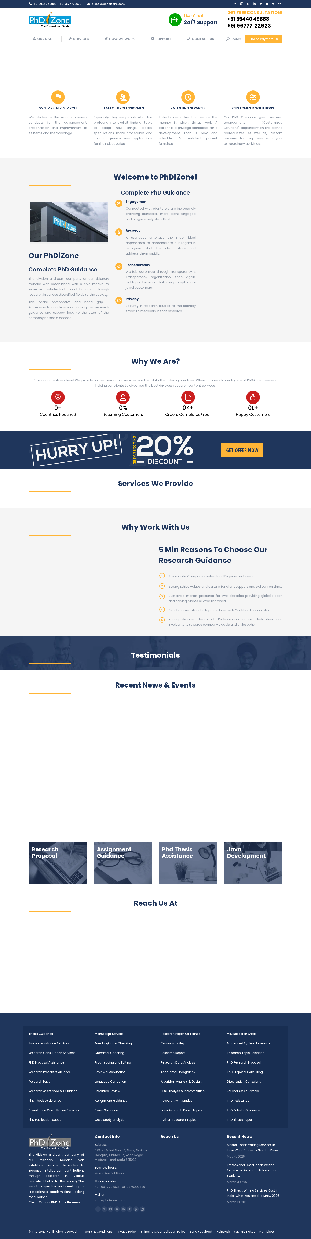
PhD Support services (137, 787)
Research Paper (40, 1081)
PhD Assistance (238, 1100)
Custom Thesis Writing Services (58, 783)
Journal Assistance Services (49, 1043)
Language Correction (110, 1081)
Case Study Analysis (109, 1120)
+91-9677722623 (107, 1187)
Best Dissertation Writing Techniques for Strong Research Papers (235, 767)
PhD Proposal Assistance (46, 1062)
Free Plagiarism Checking (113, 1043)
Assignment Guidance (111, 1100)
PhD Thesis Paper (239, 1120)
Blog (160, 779)
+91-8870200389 (132, 1187)
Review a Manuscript (110, 1072)
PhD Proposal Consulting (245, 1072)
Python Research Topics (178, 1120)
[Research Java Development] (253, 863)
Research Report (173, 1053)
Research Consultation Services (52, 1053)
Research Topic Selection (245, 1053)
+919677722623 (70, 4)
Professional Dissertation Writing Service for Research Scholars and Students (252, 1170)
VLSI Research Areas (241, 1034)
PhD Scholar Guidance (243, 1110)
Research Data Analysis (178, 1062)
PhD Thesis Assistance (45, 1100)
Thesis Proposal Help (77, 787)
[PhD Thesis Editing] (188, 863)
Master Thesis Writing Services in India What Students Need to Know (68, 767)
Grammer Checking (109, 1053)
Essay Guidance (106, 1110)
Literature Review (107, 1091)
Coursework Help (173, 1043)
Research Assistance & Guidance (53, 1091)
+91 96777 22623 (249, 25)
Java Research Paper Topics (181, 1110)
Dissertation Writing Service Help (232, 783)
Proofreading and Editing (113, 1062)
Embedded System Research (248, 1043)
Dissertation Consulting (244, 1081)
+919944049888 (45, 4)
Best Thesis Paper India (52, 779)
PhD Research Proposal (244, 1062)
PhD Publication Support (46, 1120)
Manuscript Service (109, 1034)
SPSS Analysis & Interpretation (183, 1091)
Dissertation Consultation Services (54, 1110)
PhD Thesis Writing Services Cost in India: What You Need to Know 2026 (153, 767)
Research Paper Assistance (181, 1034)
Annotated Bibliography (178, 1072)
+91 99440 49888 (248, 18)
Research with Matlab (177, 1100)
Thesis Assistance (48, 787)
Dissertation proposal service (237, 779)
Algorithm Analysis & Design (181, 1081)
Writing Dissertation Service (228, 787)
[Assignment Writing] (123, 863)
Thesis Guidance (41, 1034)
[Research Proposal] (58, 863)
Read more (44, 814)
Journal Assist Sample (243, 1091)
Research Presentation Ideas (50, 1072)
